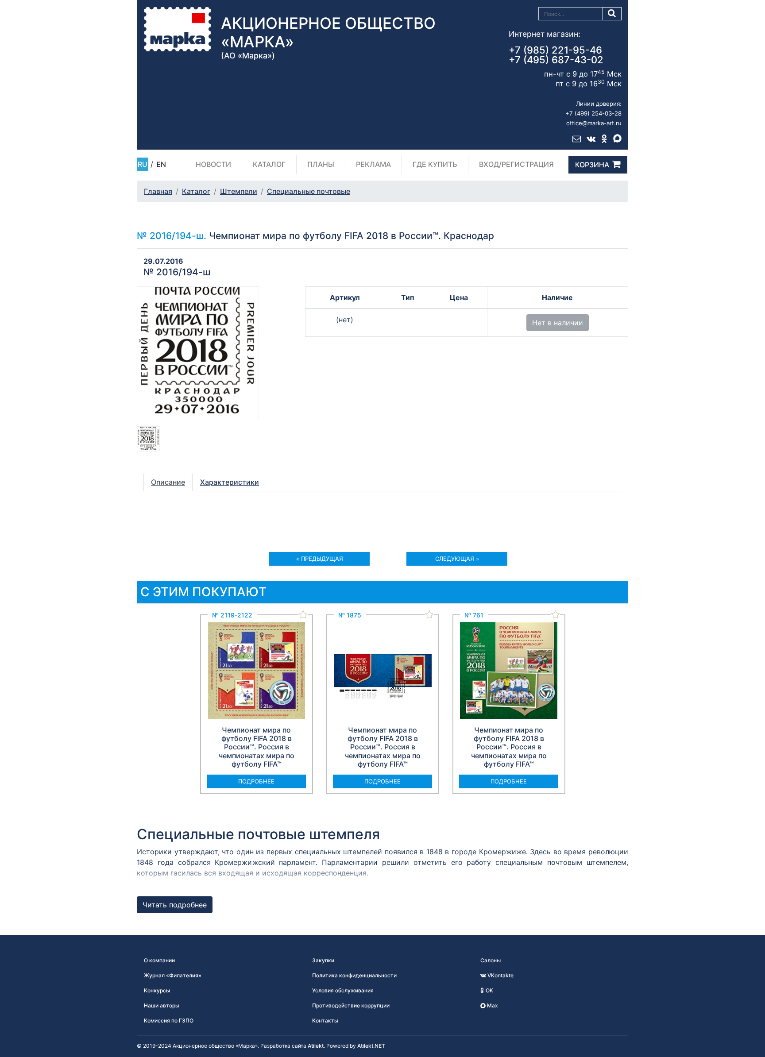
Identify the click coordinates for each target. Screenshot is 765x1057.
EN (161, 164)
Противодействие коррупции (351, 1005)
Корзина (592, 164)
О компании (159, 960)
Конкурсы (157, 990)
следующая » (457, 558)
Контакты (325, 1020)
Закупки (323, 960)
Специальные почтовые (308, 191)
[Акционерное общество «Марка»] (177, 28)
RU (142, 164)
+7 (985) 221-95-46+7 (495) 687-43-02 (556, 55)
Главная (158, 191)
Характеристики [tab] (229, 482)
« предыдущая (319, 558)
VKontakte (500, 975)
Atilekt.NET (371, 1045)
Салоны (490, 960)
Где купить (435, 164)
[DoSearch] (612, 13)
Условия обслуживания (343, 990)
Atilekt (316, 1045)
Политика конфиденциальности (354, 975)
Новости (213, 164)
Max (492, 1005)
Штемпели (238, 191)
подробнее (256, 781)
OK (488, 990)
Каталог (269, 164)
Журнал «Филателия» (172, 975)
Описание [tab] (168, 482)
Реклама (373, 164)
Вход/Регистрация (516, 164)
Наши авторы (161, 1005)
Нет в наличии (557, 322)
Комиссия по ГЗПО (168, 1020)
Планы (320, 164)
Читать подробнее (175, 904)
